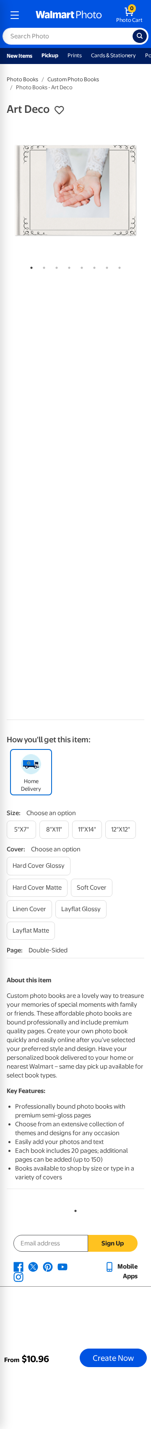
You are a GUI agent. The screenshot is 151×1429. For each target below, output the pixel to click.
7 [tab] (105, 266)
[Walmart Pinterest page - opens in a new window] (48, 1266)
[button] (59, 110)
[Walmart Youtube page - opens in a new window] (62, 1266)
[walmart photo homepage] (68, 15)
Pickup (50, 55)
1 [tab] (30, 266)
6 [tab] (93, 266)
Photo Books (22, 79)
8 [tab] (118, 266)
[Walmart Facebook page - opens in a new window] (18, 1266)
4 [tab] (67, 266)
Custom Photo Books (73, 79)
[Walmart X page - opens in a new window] (33, 1266)
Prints (75, 55)
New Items (19, 56)
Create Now (113, 1357)
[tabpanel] (75, 190)
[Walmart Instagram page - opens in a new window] (18, 1276)
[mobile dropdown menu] (14, 15)
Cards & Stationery (113, 55)
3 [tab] (55, 266)
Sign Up (113, 1243)
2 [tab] (42, 266)
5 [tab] (80, 266)
